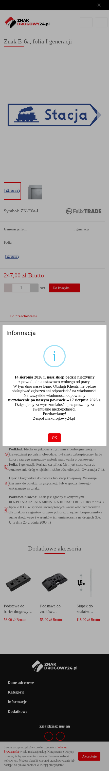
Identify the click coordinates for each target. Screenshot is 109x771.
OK (54, 438)
